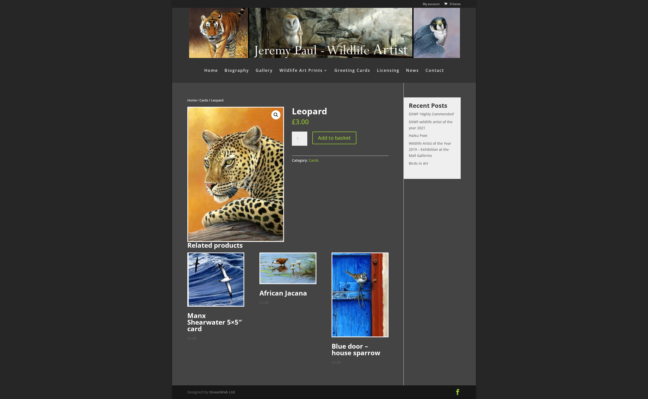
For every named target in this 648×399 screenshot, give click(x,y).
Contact (435, 71)
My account (431, 4)
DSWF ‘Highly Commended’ (431, 114)
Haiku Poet (418, 135)
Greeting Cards (352, 71)
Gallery (264, 71)
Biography (237, 71)
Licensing (388, 71)
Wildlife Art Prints (301, 71)
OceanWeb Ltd (222, 392)
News (412, 71)
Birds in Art (418, 163)
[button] (275, 114)
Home (211, 71)
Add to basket (334, 137)
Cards (203, 100)
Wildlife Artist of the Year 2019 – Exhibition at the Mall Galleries (430, 149)
